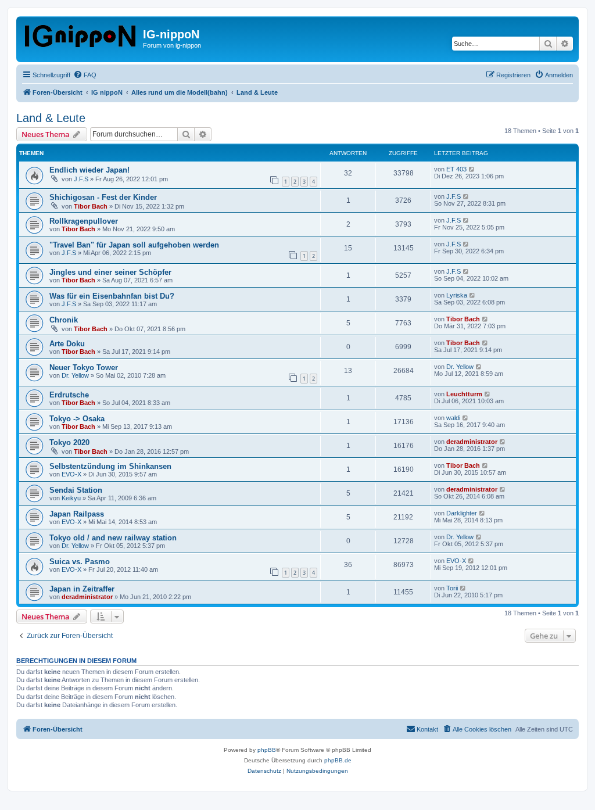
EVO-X (71, 474)
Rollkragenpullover (83, 221)
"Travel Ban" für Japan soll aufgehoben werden (134, 245)
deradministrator (471, 441)
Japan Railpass (76, 514)
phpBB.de (338, 760)
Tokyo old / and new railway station (113, 537)
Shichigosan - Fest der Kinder (103, 197)
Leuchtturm (464, 393)
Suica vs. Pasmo (79, 561)
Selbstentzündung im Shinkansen (110, 466)
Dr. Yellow (75, 375)
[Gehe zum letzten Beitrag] (472, 169)
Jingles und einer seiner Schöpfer (110, 272)
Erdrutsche (69, 394)
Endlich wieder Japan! (89, 170)
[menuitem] (84, 75)
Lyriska (456, 295)
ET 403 (456, 169)
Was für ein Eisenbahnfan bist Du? (111, 296)
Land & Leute (50, 118)
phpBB (266, 750)
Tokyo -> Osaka (77, 418)
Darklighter (461, 513)
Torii (452, 588)
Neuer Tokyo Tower (83, 367)
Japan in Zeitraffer (81, 589)
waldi (453, 417)
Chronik (63, 320)
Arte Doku (67, 343)
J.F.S (81, 178)
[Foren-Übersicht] (81, 33)
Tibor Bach (90, 206)
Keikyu (71, 497)
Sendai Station (75, 490)
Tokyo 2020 (69, 442)
